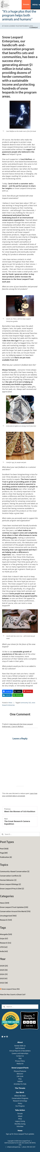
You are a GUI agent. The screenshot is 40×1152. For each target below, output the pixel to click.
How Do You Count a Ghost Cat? (12, 994)
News (10, 702)
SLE (30, 702)
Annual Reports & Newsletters (20, 1051)
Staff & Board (20, 1048)
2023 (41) (3, 978)
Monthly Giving (20, 1124)
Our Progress (20, 1106)
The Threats (20, 1088)
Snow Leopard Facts (20, 1068)
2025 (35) (4, 970)
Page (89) (4, 853)
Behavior (20, 1074)
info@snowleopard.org (13, 1147)
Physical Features (20, 1071)
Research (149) (6, 920)
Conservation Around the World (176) (15, 911)
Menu (35, 4)
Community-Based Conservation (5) (14, 871)
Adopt (20, 1116)
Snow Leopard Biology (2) (10, 884)
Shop (20, 1119)
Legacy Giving (20, 1121)
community (24, 702)
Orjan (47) (4, 938)
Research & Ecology (20, 1101)
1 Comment (33, 27)
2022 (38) (4, 983)
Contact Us (20, 1056)
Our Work (20, 1092)
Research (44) (5, 943)
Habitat (20, 1081)
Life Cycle (20, 1076)
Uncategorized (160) (8, 916)
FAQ (20, 1058)
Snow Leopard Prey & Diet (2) (12, 888)
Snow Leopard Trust (12, 26)
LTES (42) (3, 947)
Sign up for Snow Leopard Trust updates (20, 1134)
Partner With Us (20, 1046)
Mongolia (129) (6, 934)
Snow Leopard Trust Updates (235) (14, 907)
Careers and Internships (20, 1053)
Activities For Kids (20, 1084)
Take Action (20, 1110)
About (20, 1042)
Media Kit (20, 1064)
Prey (20, 1079)
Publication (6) (6, 857)
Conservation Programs (20, 1098)
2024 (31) (4, 974)
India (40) (4, 951)
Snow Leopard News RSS (11, 989)
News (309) (4, 903)
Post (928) (4, 848)
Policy (20, 1103)
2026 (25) (4, 966)
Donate (26, 4)
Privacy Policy (20, 1061)
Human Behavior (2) (8, 880)
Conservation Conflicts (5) (10, 876)
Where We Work (20, 1096)
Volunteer (20, 1126)
